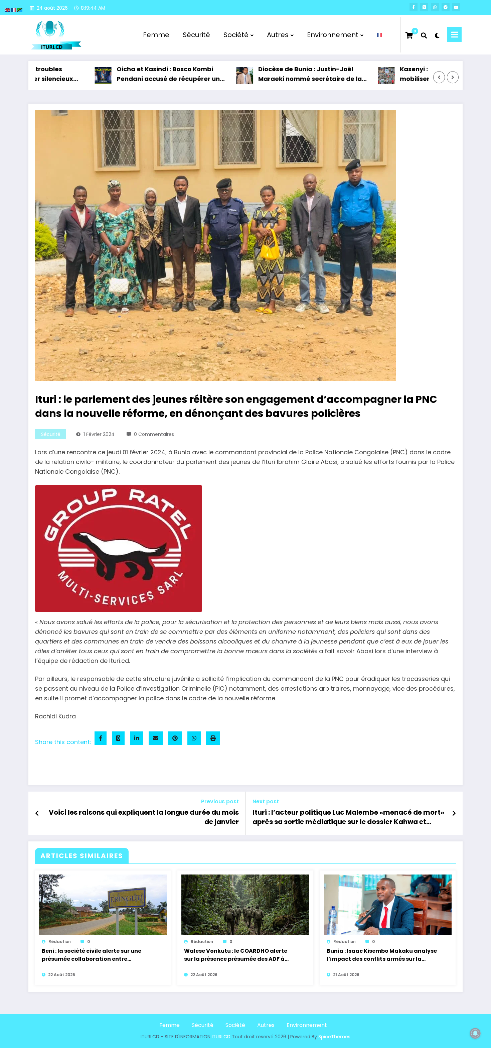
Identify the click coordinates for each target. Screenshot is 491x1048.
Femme (156, 34)
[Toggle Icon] (454, 34)
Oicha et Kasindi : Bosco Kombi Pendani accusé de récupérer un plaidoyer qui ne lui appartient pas (142, 74)
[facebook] (101, 738)
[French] (379, 35)
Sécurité (196, 34)
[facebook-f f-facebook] (414, 7)
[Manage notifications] (475, 1033)
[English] (8, 9)
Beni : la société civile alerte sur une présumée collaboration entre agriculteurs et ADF (91, 955)
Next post (266, 801)
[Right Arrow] (453, 77)
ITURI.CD (221, 1036)
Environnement (332, 34)
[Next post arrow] (454, 813)
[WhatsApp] (194, 738)
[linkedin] (136, 738)
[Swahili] (20, 9)
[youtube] (456, 7)
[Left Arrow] (439, 77)
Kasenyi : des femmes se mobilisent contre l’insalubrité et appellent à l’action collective (422, 74)
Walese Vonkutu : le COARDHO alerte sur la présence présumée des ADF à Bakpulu (235, 955)
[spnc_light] (437, 34)
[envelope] (156, 738)
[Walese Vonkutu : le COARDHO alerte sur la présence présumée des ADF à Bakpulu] (245, 904)
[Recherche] (424, 35)
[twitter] (118, 738)
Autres (278, 34)
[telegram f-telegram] (446, 7)
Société (236, 34)
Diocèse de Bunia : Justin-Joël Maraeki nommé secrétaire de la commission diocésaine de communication (280, 74)
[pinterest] (175, 738)
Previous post (220, 801)
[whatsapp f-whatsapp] (435, 7)
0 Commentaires (154, 434)
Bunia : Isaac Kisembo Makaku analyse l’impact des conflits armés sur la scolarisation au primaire (382, 955)
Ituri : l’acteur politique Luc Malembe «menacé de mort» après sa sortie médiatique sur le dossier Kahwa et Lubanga (348, 818)
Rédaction (59, 941)
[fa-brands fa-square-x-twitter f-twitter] (424, 7)
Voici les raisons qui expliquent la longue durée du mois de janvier (144, 817)
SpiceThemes (334, 1036)
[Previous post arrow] (37, 813)
